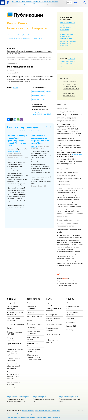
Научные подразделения (52, 304)
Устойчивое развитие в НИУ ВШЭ (15, 313)
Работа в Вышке (13, 388)
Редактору (80, 410)
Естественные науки (69, 84)
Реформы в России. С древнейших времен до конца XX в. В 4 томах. (29, 52)
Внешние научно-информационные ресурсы (52, 340)
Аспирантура (31, 328)
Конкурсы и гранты (53, 334)
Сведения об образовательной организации (13, 366)
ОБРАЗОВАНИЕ (33, 299)
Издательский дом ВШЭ (72, 307)
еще (61, 66)
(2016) (42, 113)
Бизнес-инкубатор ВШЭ (33, 344)
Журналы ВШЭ (71, 326)
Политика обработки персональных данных (21, 414)
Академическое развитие (52, 329)
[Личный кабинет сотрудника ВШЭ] (80, 2)
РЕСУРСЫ (70, 299)
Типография (70, 318)
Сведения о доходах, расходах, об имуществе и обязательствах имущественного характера (15, 354)
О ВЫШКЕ (11, 299)
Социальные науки (69, 93)
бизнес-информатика (67, 22)
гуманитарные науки (67, 32)
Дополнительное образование (33, 332)
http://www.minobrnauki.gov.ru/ (18, 397)
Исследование (77, 154)
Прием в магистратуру (35, 324)
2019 (70, 64)
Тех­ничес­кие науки (69, 95)
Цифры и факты (13, 303)
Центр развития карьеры (33, 338)
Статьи (22, 23)
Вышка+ (29, 320)
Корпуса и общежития (15, 324)
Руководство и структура (12, 307)
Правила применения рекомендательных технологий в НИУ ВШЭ (29, 417)
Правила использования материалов (19, 38)
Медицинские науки (69, 86)
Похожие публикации (23, 127)
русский (15, 87)
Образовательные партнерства (33, 350)
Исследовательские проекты (53, 310)
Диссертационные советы (53, 319)
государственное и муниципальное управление (67, 27)
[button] (20, 131)
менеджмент (73, 41)
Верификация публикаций (16, 35)
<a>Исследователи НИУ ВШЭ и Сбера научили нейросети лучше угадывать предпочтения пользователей (69, 178)
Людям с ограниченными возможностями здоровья (13, 375)
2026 (73, 58)
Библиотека (70, 303)
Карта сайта (56, 417)
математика (64, 41)
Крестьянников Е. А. (13, 151)
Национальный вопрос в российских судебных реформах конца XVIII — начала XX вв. (17, 140)
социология (69, 43)
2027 (70, 58)
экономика (64, 46)
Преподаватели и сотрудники (13, 319)
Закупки (10, 328)
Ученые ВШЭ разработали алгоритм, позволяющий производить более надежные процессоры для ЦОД (69, 225)
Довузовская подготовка (31, 307)
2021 (62, 64)
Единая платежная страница (14, 383)
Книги (11, 23)
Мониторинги (51, 314)
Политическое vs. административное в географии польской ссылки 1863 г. (40, 139)
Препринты (39, 28)
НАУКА (49, 299)
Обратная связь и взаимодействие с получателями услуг (34, 357)
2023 (70, 61)
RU (68, 2)
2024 (66, 61)
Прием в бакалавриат (35, 316)
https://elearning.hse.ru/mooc (70, 397)
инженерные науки (66, 34)
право (62, 43)
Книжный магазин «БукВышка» (72, 313)
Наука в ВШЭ (38, 38)
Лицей (29, 303)
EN (70, 2)
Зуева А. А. (34, 146)
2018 (74, 64)
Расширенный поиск (34, 35)
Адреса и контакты (28, 411)
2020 (66, 64)
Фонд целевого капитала (13, 339)
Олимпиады (31, 312)
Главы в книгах (17, 28)
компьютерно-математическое (66, 37)
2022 (74, 61)
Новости (61, 104)
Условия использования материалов (47, 411)
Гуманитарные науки (69, 82)
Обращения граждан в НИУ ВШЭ (15, 333)
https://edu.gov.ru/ (40, 397)
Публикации (28, 14)
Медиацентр (70, 322)
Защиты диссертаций (54, 324)
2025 (62, 61)
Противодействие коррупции (14, 345)
